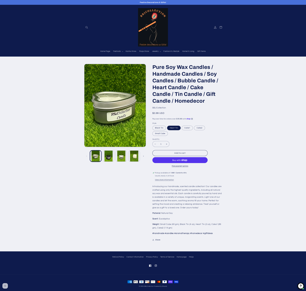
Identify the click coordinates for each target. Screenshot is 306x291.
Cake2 (199, 128)
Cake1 (187, 128)
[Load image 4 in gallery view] (121, 156)
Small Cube (160, 133)
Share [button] (157, 240)
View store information (164, 180)
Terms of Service (167, 257)
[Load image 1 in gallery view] (95, 156)
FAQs (191, 257)
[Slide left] (86, 156)
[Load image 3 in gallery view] (108, 156)
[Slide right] (143, 156)
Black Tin (159, 128)
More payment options (180, 166)
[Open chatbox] (300, 286)
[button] (87, 27)
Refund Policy (118, 257)
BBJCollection (149, 286)
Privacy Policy (152, 257)
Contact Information (135, 257)
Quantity (155, 139)
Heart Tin (174, 128)
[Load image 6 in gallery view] (134, 156)
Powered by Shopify (160, 286)
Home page (182, 257)
